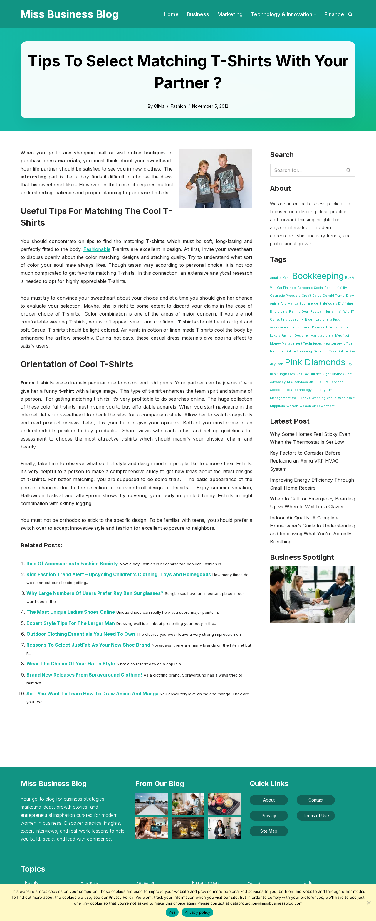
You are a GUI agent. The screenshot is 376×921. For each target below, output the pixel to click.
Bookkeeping (318, 276)
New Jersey (332, 343)
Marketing (230, 14)
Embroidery (279, 311)
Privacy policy (197, 912)
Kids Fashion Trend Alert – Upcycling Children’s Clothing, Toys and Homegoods (118, 574)
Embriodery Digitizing (336, 304)
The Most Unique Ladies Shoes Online (70, 612)
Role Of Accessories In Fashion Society (72, 563)
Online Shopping (298, 351)
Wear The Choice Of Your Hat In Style (70, 664)
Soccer (275, 390)
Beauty (31, 882)
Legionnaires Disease (308, 327)
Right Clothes (333, 374)
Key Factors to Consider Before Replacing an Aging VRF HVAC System (305, 461)
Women (292, 406)
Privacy (269, 815)
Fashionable (96, 249)
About (269, 799)
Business (198, 14)
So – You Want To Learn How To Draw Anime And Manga (92, 693)
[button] (315, 14)
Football (316, 311)
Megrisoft (342, 336)
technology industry (309, 390)
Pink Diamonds (315, 362)
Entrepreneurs (206, 882)
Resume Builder (308, 374)
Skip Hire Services (329, 382)
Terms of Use (316, 815)
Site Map (268, 831)
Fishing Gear (299, 311)
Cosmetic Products (285, 296)
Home (171, 14)
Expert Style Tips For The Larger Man (70, 623)
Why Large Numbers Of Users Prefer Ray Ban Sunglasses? (94, 593)
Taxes (287, 390)
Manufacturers (322, 336)
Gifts (307, 882)
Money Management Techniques (296, 343)
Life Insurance (337, 327)
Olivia (159, 106)
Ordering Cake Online (330, 351)
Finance (334, 14)
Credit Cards (311, 296)
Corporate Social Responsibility (322, 288)
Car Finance (286, 288)
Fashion (178, 106)
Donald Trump (334, 296)
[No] (369, 902)
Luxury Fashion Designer (289, 336)
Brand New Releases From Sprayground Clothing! (84, 675)
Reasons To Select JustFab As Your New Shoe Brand (88, 645)
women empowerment (317, 406)
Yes (172, 912)
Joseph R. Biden (301, 319)
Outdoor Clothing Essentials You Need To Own (80, 634)
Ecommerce (309, 304)
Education (145, 882)
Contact (315, 799)
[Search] (350, 14)
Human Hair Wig (337, 311)
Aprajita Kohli (280, 278)
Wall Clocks (301, 398)
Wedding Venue (324, 398)
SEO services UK (300, 382)
